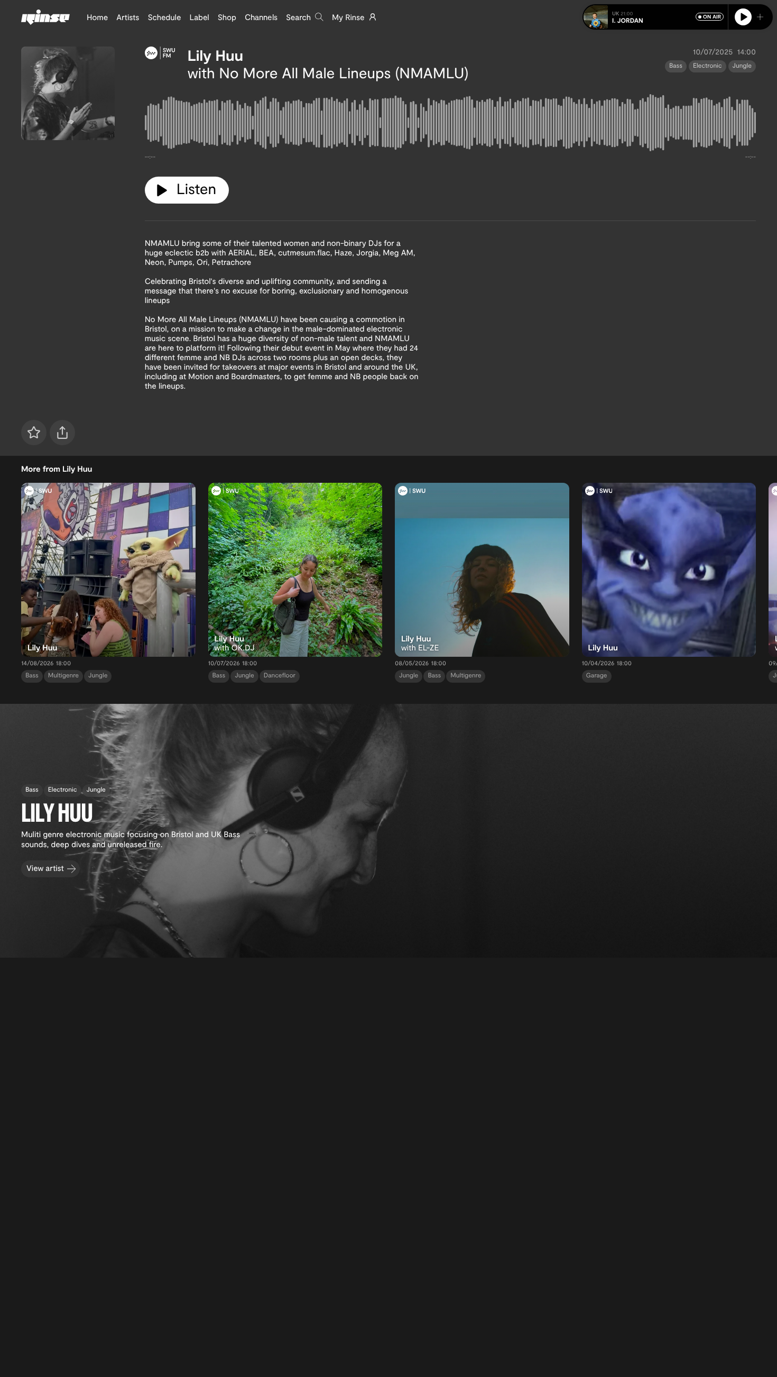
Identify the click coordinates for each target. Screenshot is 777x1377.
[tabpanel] (450, 125)
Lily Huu (215, 55)
